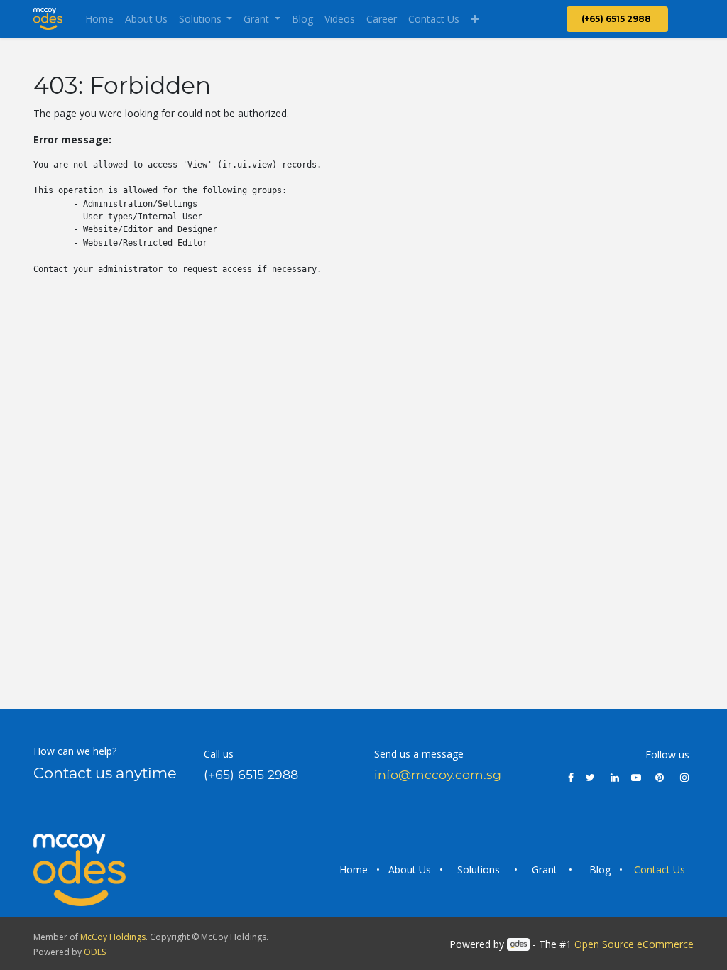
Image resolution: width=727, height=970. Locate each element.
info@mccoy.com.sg (437, 774)
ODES (95, 952)
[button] (474, 19)
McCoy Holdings (113, 937)
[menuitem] (99, 19)
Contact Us (661, 869)
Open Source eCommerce (634, 944)
